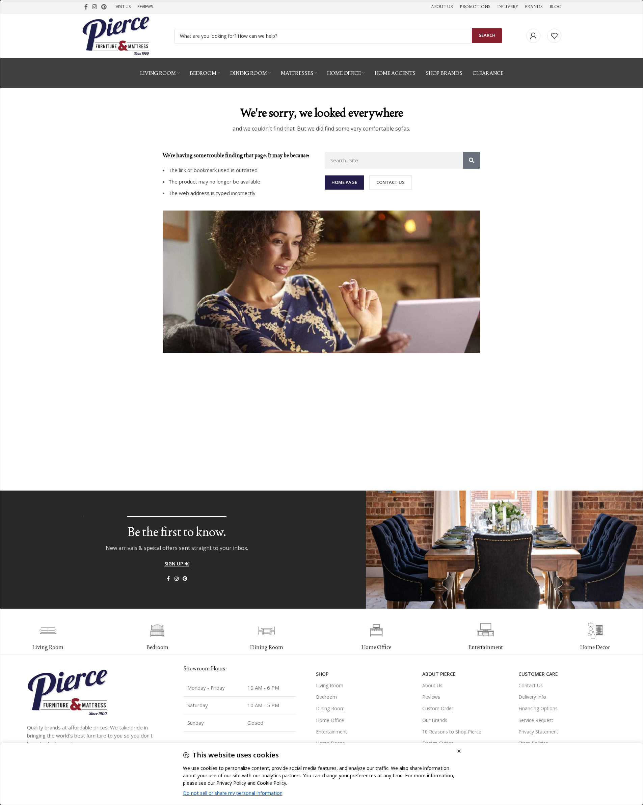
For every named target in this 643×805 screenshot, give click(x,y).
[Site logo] (116, 35)
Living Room (329, 685)
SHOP (322, 674)
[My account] (533, 36)
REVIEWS (145, 6)
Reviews (431, 697)
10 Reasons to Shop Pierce (451, 731)
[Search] (471, 160)
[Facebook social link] (86, 7)
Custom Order (437, 708)
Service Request (535, 720)
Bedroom (326, 697)
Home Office (330, 720)
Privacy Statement (538, 731)
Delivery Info (532, 697)
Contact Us (530, 685)
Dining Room (330, 708)
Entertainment (331, 731)
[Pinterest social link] (104, 7)
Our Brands (434, 720)
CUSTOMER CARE (538, 674)
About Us (432, 685)
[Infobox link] (157, 636)
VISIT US (123, 6)
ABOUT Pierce (439, 674)
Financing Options (538, 708)
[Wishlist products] (554, 36)
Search (487, 35)
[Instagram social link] (94, 7)
